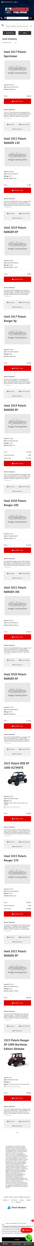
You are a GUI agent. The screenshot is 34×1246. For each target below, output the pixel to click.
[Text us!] (26, 1231)
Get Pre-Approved (18, 129)
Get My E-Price (18, 101)
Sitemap (17, 1202)
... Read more (7, 118)
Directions (14, 1200)
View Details (11, 124)
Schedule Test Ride (24, 124)
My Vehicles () (8, 2)
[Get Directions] (5, 18)
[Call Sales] (2, 18)
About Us (6, 1200)
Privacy (22, 1200)
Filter (25, 33)
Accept (17, 1239)
